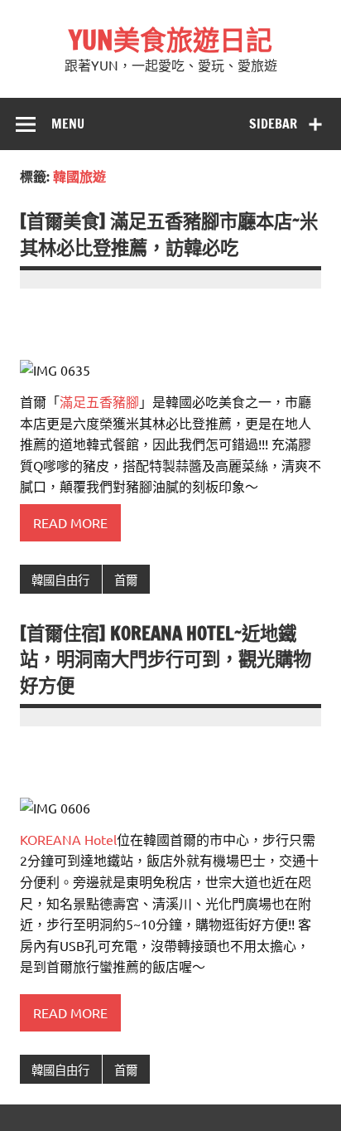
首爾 (125, 579)
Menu (67, 123)
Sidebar (273, 123)
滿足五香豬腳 (99, 401)
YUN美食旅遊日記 (170, 40)
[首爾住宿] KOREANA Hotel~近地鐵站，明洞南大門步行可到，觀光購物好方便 (165, 659)
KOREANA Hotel (68, 839)
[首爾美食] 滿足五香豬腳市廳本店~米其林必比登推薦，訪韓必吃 (169, 234)
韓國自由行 (60, 579)
